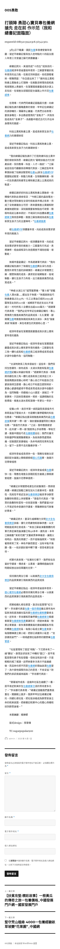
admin (12, 738)
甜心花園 (37, 457)
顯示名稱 (10, 817)
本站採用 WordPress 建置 (26, 943)
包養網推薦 (40, 221)
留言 (8, 773)
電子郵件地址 (12, 831)
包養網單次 (43, 616)
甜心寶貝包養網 (13, 592)
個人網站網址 (11, 845)
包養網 (8, 70)
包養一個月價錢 (33, 608)
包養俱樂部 (34, 494)
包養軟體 (30, 433)
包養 (33, 49)
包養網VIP (48, 172)
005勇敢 (11, 10)
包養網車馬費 (19, 620)
